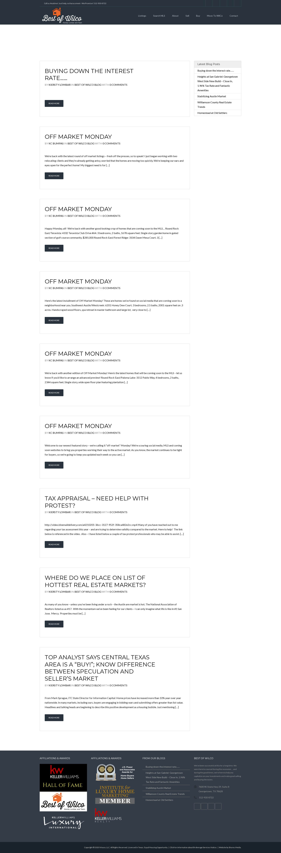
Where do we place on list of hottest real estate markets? (95, 581)
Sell (187, 15)
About (175, 15)
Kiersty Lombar (60, 84)
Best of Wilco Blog (87, 84)
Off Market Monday (78, 136)
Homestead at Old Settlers (212, 112)
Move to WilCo (215, 15)
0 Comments (118, 84)
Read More (54, 103)
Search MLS (159, 15)
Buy (198, 15)
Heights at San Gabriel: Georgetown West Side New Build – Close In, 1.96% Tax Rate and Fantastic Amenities (165, 777)
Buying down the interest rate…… (215, 70)
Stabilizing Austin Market (211, 96)
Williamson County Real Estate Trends (165, 794)
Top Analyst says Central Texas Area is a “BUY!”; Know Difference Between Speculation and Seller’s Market (100, 668)
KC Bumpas (56, 143)
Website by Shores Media (230, 847)
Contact (234, 15)
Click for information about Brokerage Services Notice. (193, 847)
